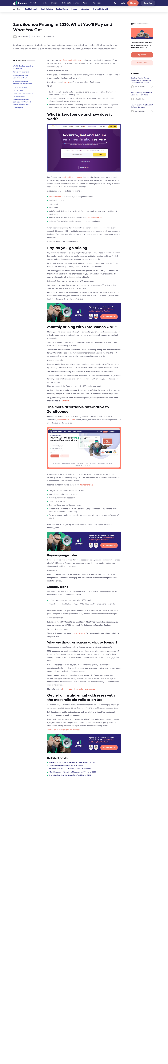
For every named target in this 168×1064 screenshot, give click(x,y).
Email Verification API (100, 9)
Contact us (148, 3)
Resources (97, 3)
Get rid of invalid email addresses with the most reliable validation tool (22, 102)
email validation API (95, 217)
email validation (55, 196)
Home (14, 9)
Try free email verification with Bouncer (63, 730)
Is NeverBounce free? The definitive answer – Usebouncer (70, 769)
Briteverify (78, 689)
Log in (122, 3)
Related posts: (18, 107)
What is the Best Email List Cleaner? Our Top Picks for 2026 (70, 775)
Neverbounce (89, 689)
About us (86, 3)
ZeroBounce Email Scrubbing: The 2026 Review (66, 766)
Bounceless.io (67, 689)
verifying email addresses (70, 60)
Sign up (133, 3)
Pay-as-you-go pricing (21, 72)
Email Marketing (47, 9)
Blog (18, 9)
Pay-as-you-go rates (20, 87)
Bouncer (74, 9)
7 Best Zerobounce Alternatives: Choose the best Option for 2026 (72, 772)
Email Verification (62, 9)
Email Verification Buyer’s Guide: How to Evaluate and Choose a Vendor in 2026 (141, 80)
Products (33, 3)
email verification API (66, 420)
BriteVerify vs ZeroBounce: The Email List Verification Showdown (72, 762)
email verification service (72, 177)
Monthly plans (18, 90)
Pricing (45, 3)
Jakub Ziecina (23, 37)
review (66, 82)
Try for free (142, 55)
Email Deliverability (31, 9)
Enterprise (55, 3)
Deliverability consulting (70, 3)
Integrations (85, 9)
